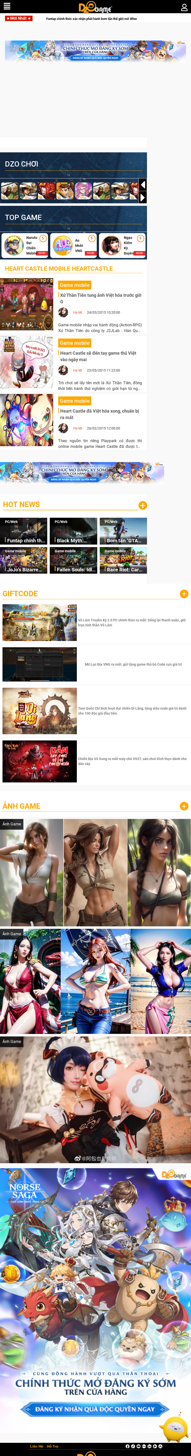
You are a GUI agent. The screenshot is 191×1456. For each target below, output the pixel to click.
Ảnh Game (21, 806)
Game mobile (15, 551)
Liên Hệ (36, 1446)
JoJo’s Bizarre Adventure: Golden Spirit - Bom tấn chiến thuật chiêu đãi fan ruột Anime (24, 570)
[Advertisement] (95, 102)
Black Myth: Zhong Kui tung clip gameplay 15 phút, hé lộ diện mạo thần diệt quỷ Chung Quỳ (81, 19)
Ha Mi (77, 312)
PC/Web (11, 522)
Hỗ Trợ (52, 1446)
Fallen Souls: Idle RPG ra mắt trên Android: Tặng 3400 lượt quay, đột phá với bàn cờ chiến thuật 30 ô (76, 570)
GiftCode (20, 593)
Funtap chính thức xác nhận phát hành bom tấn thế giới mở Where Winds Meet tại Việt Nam (27, 541)
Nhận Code (132, 623)
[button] (143, 197)
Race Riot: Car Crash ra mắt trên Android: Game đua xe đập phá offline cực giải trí (126, 570)
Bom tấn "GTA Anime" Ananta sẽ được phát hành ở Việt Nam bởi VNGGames (126, 541)
